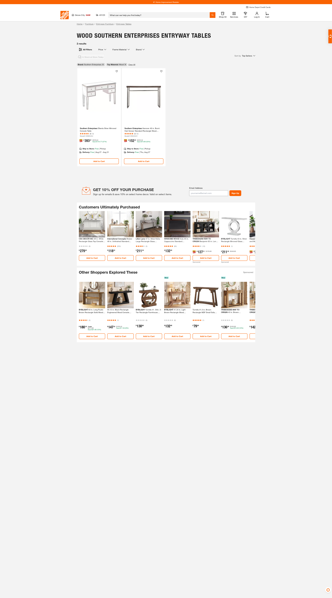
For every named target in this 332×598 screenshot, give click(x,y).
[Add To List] (117, 71)
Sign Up (235, 193)
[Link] (99, 117)
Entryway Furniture (105, 24)
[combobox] (159, 15)
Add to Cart (99, 161)
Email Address (196, 188)
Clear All (131, 64)
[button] (244, 55)
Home (79, 24)
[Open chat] (330, 36)
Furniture (89, 24)
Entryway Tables (123, 24)
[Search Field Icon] (212, 15)
